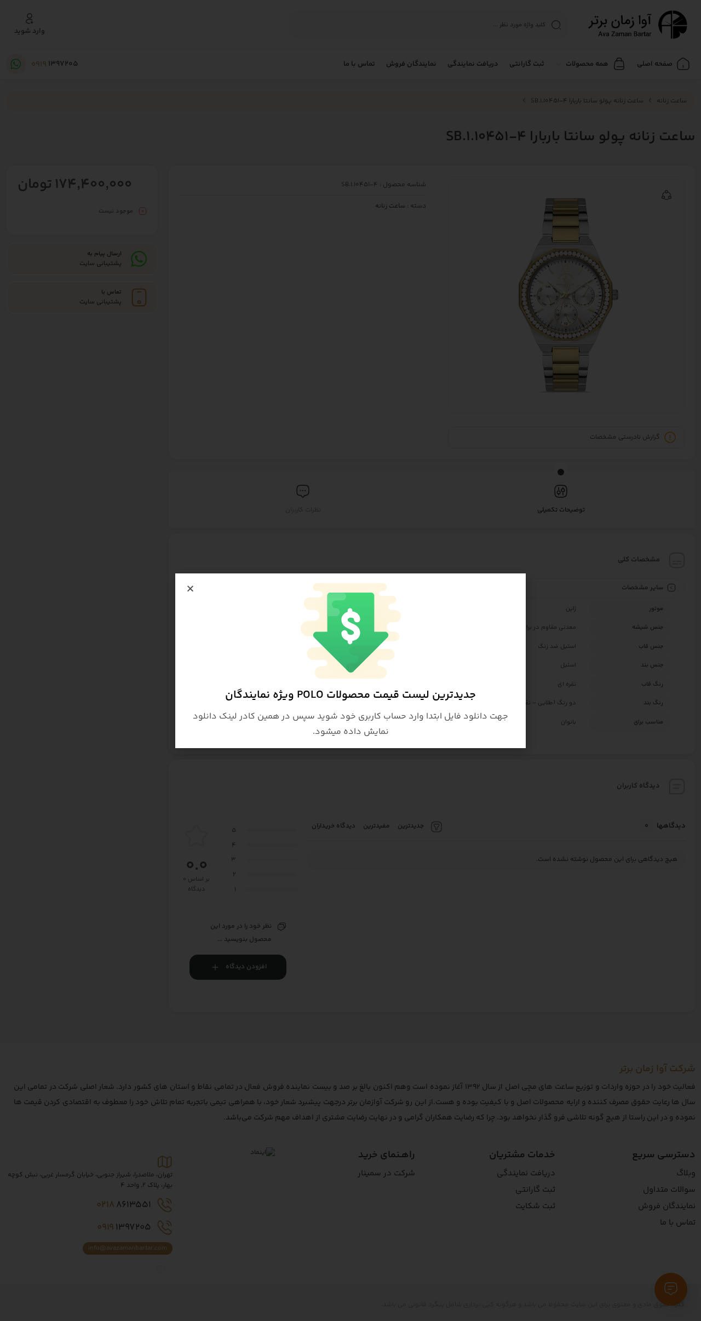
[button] (190, 588)
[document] (350, 660)
